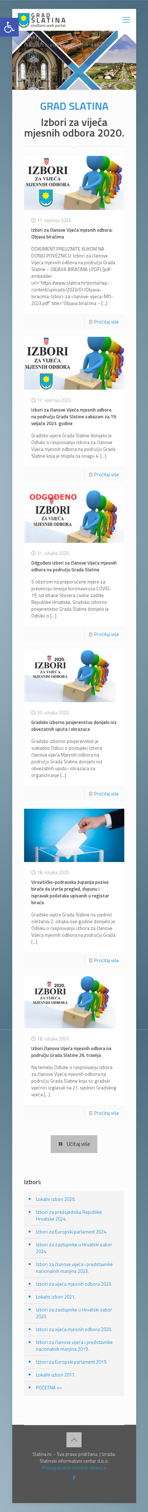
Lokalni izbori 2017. (55, 1374)
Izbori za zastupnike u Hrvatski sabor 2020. (74, 1313)
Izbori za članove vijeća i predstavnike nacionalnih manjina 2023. (74, 1268)
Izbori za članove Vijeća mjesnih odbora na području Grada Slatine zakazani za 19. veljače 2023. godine (74, 416)
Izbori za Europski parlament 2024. (71, 1231)
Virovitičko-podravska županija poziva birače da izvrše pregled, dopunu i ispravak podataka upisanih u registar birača (70, 892)
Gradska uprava (40, 68)
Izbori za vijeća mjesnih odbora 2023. (74, 1283)
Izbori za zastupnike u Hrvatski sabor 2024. (74, 1248)
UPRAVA (62, 61)
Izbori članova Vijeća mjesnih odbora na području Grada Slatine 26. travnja (71, 1052)
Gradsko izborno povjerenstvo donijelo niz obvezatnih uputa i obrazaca (74, 726)
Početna (32, 61)
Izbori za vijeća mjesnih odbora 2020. (62, 75)
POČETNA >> (49, 1387)
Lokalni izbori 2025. (55, 1199)
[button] (9, 27)
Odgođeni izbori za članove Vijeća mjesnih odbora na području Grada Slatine (74, 566)
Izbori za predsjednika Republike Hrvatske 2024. (69, 1215)
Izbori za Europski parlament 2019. (71, 1361)
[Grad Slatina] (41, 20)
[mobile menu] (126, 20)
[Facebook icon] (74, 1478)
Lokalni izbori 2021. (55, 1296)
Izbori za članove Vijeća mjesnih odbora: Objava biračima (71, 233)
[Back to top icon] (74, 1439)
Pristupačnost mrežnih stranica (74, 1467)
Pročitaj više (106, 321)
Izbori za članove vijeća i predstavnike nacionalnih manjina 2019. (74, 1346)
